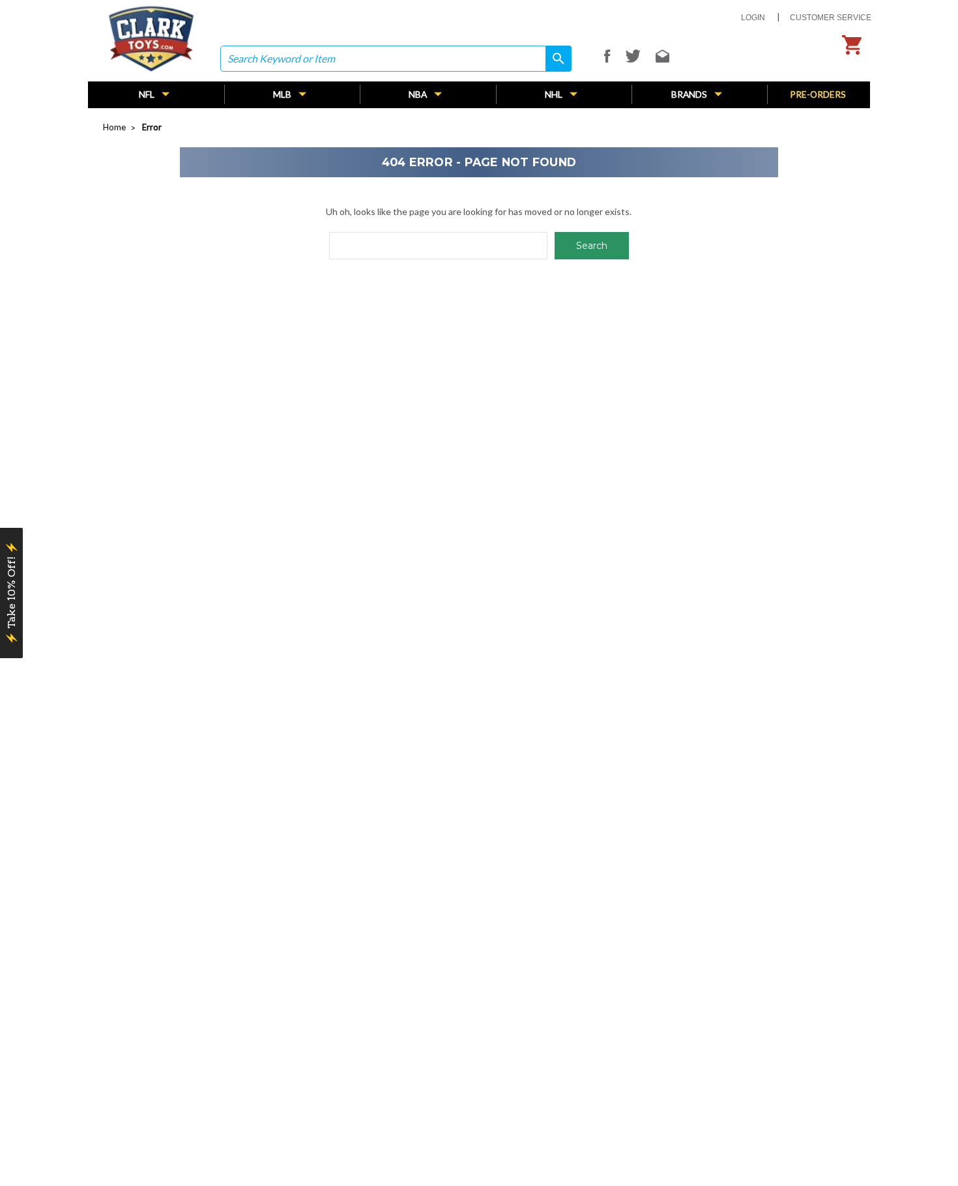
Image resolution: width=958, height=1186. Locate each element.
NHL (554, 94)
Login (753, 17)
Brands (690, 94)
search (554, 58)
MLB (283, 94)
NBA (419, 94)
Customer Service (830, 17)
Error (152, 127)
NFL (147, 94)
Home (114, 127)
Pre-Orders (818, 94)
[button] (11, 593)
